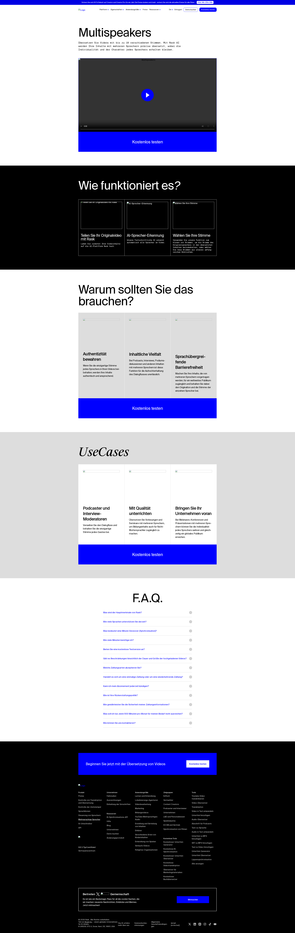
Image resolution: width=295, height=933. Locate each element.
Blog (109, 825)
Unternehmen (113, 830)
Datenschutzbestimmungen (140, 924)
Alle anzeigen (198, 864)
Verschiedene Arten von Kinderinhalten (145, 836)
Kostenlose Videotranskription (171, 864)
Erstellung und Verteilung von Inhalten (146, 825)
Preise (145, 9)
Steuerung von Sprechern (89, 815)
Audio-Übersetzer (200, 819)
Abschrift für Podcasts (202, 824)
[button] (104, 10)
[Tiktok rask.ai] (210, 924)
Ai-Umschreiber (85, 824)
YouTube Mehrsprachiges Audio (146, 818)
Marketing (139, 808)
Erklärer (138, 830)
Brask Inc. (88, 922)
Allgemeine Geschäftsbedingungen (159, 924)
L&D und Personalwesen (174, 817)
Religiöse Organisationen (146, 850)
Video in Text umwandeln (202, 811)
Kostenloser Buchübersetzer (170, 877)
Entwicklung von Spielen (145, 841)
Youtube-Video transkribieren (198, 797)
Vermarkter (168, 800)
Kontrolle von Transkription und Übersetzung (90, 801)
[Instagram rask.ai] (204, 924)
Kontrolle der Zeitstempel (89, 807)
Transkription (197, 807)
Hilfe (109, 821)
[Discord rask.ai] (199, 924)
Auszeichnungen (114, 800)
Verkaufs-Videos (142, 846)
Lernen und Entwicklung (145, 796)
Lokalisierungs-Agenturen (146, 800)
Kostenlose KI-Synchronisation (170, 850)
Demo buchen (113, 834)
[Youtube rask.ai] (215, 924)
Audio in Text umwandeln (202, 832)
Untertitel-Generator (201, 851)
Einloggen (178, 9)
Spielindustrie (169, 821)
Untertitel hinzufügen (201, 815)
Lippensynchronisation (202, 859)
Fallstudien (111, 796)
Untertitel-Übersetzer (201, 855)
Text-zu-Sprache (199, 828)
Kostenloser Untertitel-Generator (173, 843)
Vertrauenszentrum (86, 851)
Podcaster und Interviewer (175, 808)
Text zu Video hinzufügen (202, 847)
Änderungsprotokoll (115, 838)
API (79, 828)
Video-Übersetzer (200, 803)
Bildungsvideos (141, 812)
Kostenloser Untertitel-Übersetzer (173, 857)
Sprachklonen (84, 811)
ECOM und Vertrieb (171, 825)
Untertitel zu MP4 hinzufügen (199, 837)
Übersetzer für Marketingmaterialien (172, 871)
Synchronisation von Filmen (175, 829)
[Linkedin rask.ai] (194, 924)
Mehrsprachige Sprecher (89, 819)
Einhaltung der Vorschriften (118, 804)
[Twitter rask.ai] (189, 924)
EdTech (166, 796)
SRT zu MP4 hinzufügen (202, 843)
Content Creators (171, 804)
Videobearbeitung (143, 804)
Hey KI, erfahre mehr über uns (124, 924)
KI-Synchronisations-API (117, 817)
